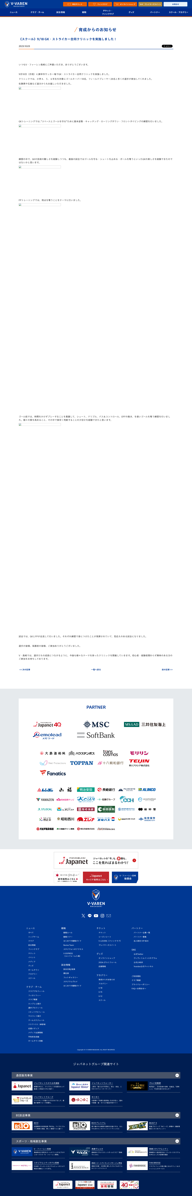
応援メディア (33, 1028)
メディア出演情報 (35, 1033)
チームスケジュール (36, 1020)
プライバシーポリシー (141, 984)
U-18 (100, 988)
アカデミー (32, 974)
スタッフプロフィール (36, 1012)
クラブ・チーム (37, 12)
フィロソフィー (34, 995)
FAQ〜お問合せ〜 (139, 989)
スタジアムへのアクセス (73, 949)
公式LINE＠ (138, 962)
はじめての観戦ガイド (72, 941)
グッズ (131, 12)
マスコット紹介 (34, 1016)
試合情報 (60, 12)
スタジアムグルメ (70, 982)
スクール (31, 978)
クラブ (31, 941)
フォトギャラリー (70, 977)
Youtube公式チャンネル (143, 966)
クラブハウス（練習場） (37, 1024)
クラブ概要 (32, 999)
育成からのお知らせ (107, 980)
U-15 (100, 992)
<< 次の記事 (24, 670)
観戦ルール (67, 933)
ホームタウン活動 (35, 1041)
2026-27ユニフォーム (108, 962)
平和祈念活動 (33, 1037)
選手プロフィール (35, 1008)
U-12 (100, 996)
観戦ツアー (68, 937)
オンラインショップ (107, 958)
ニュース (13, 12)
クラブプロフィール (36, 991)
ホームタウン (33, 970)
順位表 (66, 973)
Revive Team (68, 945)
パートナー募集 (140, 937)
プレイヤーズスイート (107, 945)
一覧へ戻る (96, 670)
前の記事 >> (167, 670)
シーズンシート (105, 937)
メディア (31, 962)
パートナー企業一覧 (142, 933)
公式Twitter (138, 954)
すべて (31, 933)
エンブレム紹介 (34, 1004)
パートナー (155, 12)
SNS (134, 950)
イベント (31, 957)
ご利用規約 (136, 976)
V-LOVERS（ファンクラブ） (110, 941)
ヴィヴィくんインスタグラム (145, 958)
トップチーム (33, 937)
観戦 (84, 12)
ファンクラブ (33, 949)
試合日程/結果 (69, 969)
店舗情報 (102, 966)
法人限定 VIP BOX (141, 941)
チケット (32, 953)
